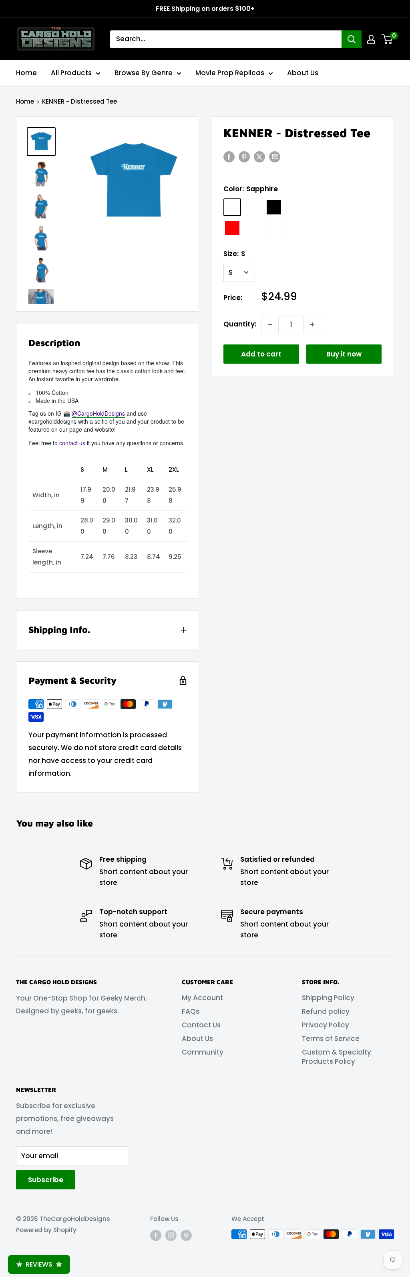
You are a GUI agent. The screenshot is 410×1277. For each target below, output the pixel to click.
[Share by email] (274, 156)
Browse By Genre (144, 73)
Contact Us (201, 1025)
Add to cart (261, 354)
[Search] (352, 39)
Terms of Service (331, 1038)
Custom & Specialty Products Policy (336, 1057)
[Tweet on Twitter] (259, 156)
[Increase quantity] (312, 324)
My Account (202, 998)
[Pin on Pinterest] (244, 156)
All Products (71, 73)
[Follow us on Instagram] (171, 1235)
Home (26, 73)
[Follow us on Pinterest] (186, 1235)
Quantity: (239, 324)
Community (202, 1052)
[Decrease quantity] (269, 324)
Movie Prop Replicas (229, 73)
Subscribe (45, 1180)
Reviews (39, 1264)
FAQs (190, 1011)
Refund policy (326, 1011)
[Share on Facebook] (229, 156)
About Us (302, 73)
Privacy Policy (325, 1025)
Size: (234, 253)
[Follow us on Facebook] (155, 1235)
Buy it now (344, 354)
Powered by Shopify (46, 1230)
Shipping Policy (328, 998)
